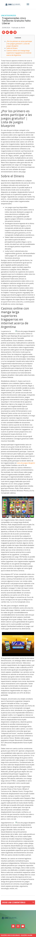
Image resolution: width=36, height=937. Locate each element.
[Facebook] (13, 926)
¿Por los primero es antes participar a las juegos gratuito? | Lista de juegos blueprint (19, 43)
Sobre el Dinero (11, 48)
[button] (3, 32)
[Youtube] (23, 926)
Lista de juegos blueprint (26, 463)
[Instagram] (18, 926)
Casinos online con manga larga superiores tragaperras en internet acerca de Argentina (18, 52)
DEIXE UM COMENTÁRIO (13, 902)
